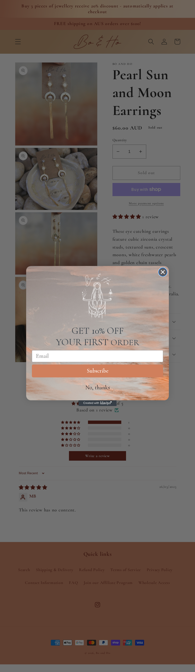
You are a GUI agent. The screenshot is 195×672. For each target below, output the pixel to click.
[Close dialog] (163, 272)
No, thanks (97, 387)
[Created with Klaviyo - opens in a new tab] (97, 403)
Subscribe (97, 370)
